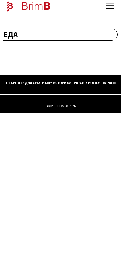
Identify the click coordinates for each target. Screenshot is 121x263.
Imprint (110, 82)
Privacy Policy (87, 82)
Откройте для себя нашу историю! (38, 82)
